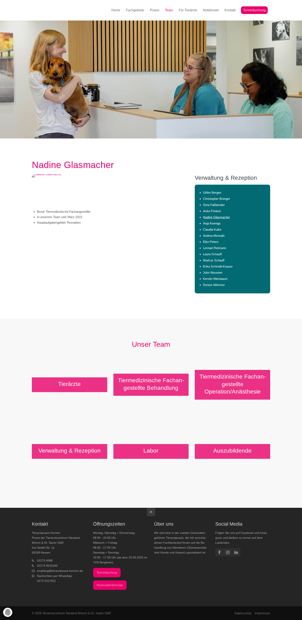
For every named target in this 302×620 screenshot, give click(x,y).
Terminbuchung (107, 572)
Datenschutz (243, 613)
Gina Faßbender (214, 205)
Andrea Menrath (214, 235)
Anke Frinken (212, 211)
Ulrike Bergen (212, 192)
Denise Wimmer (214, 285)
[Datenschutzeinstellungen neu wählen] (8, 612)
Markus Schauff (213, 260)
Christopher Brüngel (216, 198)
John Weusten (212, 272)
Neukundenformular (110, 585)
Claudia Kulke (212, 229)
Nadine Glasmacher (216, 217)
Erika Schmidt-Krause (218, 266)
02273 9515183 (47, 565)
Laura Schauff (212, 254)
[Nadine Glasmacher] (110, 189)
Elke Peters (211, 242)
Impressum (262, 613)
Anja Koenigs (212, 223)
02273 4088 (45, 560)
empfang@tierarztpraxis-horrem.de (60, 570)
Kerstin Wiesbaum (215, 278)
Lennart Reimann (214, 248)
